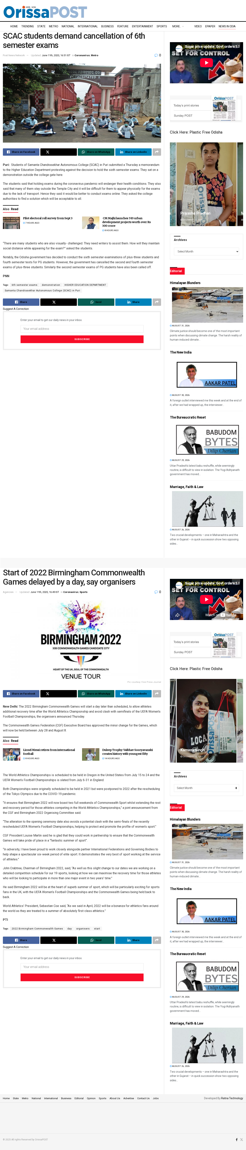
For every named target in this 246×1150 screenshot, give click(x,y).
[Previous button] (173, 184)
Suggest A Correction (16, 308)
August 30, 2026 (180, 395)
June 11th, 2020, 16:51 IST (56, 55)
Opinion (91, 1098)
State (41, 26)
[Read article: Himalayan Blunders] (207, 305)
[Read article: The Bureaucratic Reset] (207, 439)
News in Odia (227, 26)
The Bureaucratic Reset (188, 417)
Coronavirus (82, 55)
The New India (180, 352)
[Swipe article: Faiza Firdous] (206, 184)
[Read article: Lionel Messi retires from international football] (11, 754)
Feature (123, 26)
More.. (176, 26)
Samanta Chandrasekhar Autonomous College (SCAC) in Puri (42, 290)
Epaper (210, 26)
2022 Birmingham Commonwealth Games (37, 928)
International (88, 26)
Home (14, 26)
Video (198, 26)
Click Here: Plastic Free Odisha (196, 132)
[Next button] (240, 184)
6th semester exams (24, 285)
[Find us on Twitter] (241, 1139)
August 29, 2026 (180, 460)
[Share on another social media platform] (157, 152)
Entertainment (142, 26)
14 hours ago (112, 758)
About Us (115, 1098)
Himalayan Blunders (185, 283)
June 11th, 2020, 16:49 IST (45, 592)
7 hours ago (32, 223)
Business (107, 26)
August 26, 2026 (180, 529)
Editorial (79, 1098)
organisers (83, 928)
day (69, 928)
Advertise (128, 1098)
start (97, 928)
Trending (27, 26)
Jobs (156, 1098)
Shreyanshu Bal (193, 750)
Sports (162, 26)
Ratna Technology (232, 1098)
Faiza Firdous (191, 213)
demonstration (51, 285)
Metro (53, 26)
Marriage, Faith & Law (186, 487)
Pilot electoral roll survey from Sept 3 (47, 218)
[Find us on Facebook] (237, 1139)
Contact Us (143, 1098)
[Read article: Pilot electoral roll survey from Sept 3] (11, 222)
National (68, 26)
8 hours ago (111, 230)
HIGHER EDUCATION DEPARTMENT (85, 285)
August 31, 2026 (180, 325)
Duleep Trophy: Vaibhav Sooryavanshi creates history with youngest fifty (127, 752)
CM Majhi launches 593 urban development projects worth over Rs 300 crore (126, 221)
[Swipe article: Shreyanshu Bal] (206, 721)
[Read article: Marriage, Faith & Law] (207, 509)
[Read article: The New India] (207, 374)
